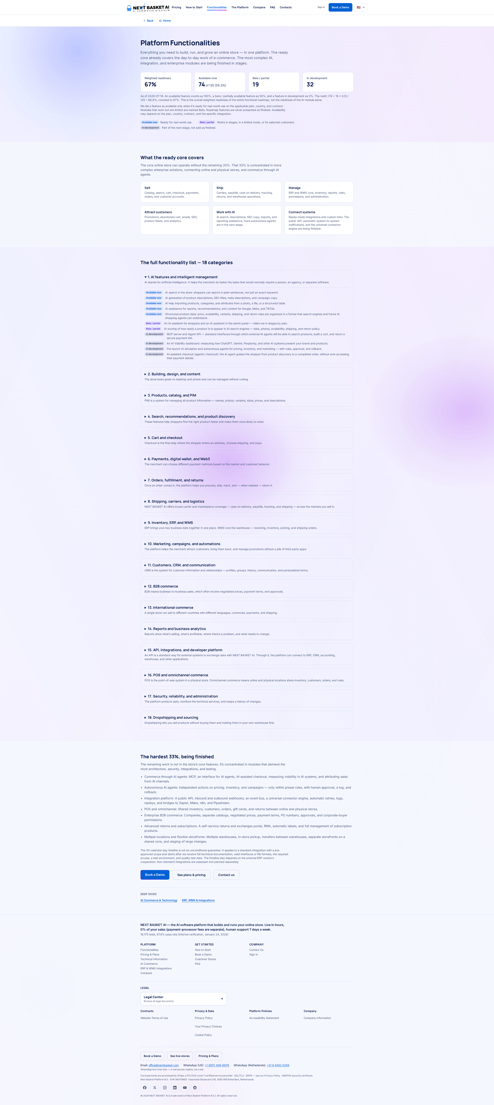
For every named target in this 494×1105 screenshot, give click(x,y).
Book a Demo (340, 7)
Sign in (321, 7)
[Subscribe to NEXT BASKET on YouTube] (185, 1087)
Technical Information (153, 959)
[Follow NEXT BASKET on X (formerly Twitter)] (155, 1087)
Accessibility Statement (264, 1018)
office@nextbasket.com (164, 1065)
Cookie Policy (203, 1035)
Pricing (176, 7)
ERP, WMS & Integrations (198, 900)
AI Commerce (149, 963)
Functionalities (217, 7)
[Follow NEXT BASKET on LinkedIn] (175, 1087)
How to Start (194, 7)
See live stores (180, 1056)
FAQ (272, 7)
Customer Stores (205, 959)
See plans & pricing (191, 875)
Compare (259, 7)
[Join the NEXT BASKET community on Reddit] (195, 1087)
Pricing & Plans (149, 954)
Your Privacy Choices (208, 1026)
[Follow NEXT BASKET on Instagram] (165, 1087)
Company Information (317, 1018)
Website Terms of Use (154, 1018)
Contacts (286, 7)
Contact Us (256, 949)
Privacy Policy (204, 1018)
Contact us (226, 875)
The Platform (240, 7)
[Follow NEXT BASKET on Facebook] (144, 1087)
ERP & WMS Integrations (156, 968)
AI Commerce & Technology (158, 900)
